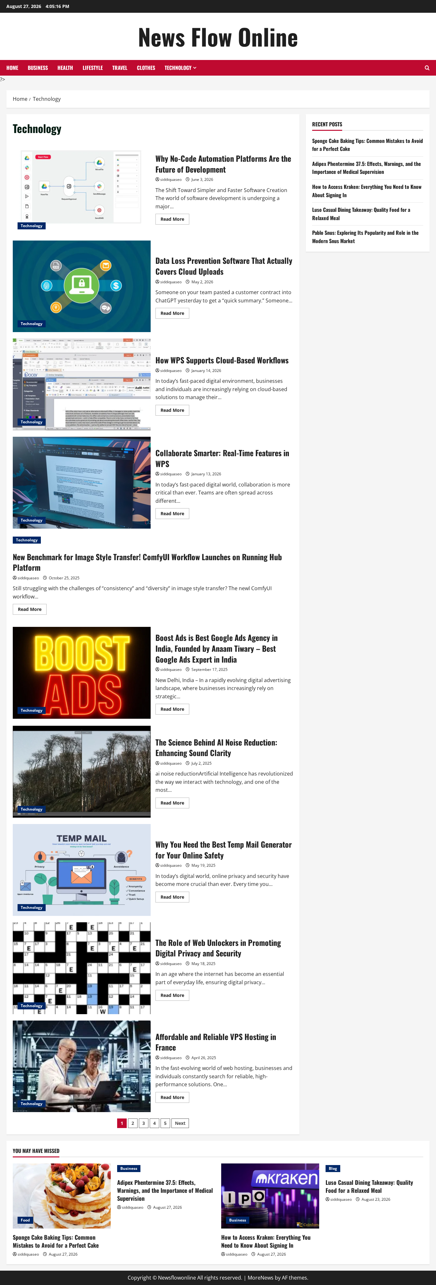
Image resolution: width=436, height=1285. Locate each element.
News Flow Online (218, 36)
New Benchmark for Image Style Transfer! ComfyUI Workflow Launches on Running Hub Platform (147, 562)
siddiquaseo (171, 179)
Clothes (146, 67)
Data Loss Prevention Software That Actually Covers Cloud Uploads (82, 286)
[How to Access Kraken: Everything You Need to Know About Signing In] (270, 1196)
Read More (175, 220)
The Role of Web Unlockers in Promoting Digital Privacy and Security (82, 968)
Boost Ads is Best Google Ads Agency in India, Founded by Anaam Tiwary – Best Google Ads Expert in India (82, 673)
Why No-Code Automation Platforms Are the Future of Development (82, 188)
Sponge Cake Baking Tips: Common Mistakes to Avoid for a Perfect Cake (56, 1241)
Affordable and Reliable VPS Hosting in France (82, 1066)
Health (65, 67)
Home (12, 67)
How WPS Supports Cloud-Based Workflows (82, 384)
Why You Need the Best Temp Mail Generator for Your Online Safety (82, 870)
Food (25, 1220)
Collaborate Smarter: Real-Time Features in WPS (82, 483)
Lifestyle (93, 67)
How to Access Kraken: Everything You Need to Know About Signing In (266, 1241)
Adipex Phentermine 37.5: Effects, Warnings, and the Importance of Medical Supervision (366, 168)
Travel (119, 67)
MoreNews (261, 1277)
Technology (178, 67)
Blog (333, 1168)
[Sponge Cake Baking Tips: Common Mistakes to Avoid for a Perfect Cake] (62, 1196)
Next (180, 1123)
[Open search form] (427, 68)
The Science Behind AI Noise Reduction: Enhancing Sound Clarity (82, 772)
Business (38, 67)
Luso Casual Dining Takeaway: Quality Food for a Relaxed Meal (369, 1186)
